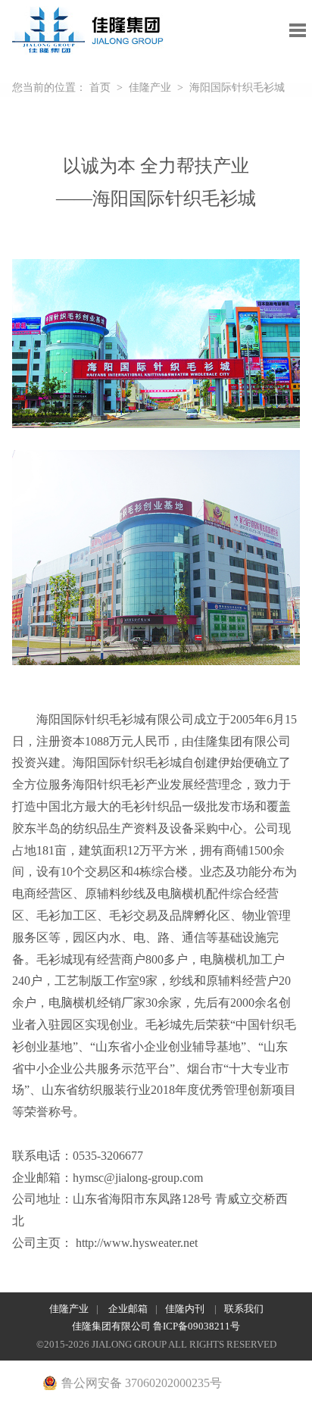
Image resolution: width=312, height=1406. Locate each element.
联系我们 (244, 1308)
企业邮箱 (128, 1308)
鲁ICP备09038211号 (196, 1326)
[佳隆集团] (88, 21)
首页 (100, 87)
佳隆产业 (150, 87)
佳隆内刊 (186, 1308)
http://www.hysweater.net (137, 1242)
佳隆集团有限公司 (112, 1326)
